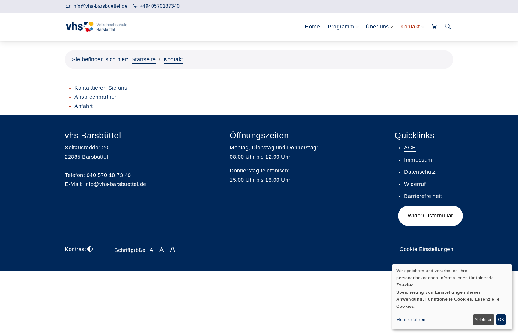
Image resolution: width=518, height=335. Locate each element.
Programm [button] (341, 27)
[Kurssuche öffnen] (447, 27)
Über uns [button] (377, 27)
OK (501, 319)
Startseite (144, 59)
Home (312, 27)
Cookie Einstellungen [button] (426, 249)
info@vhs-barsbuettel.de (115, 184)
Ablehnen (484, 319)
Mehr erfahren (411, 319)
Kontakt (173, 59)
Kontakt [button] (410, 27)
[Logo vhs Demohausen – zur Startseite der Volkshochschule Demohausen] (97, 26)
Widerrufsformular (430, 216)
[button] (434, 27)
